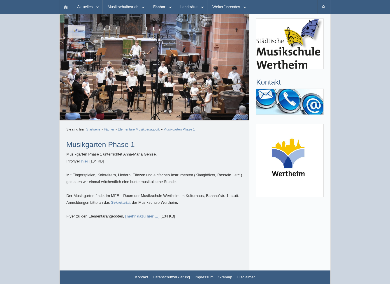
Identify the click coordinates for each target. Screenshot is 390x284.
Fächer (109, 129)
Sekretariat (121, 202)
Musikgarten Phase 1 (179, 129)
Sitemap (225, 277)
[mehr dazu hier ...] (142, 216)
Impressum (204, 277)
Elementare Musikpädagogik (139, 129)
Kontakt (141, 277)
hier (84, 161)
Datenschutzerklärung (171, 277)
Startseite (93, 129)
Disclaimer (246, 277)
